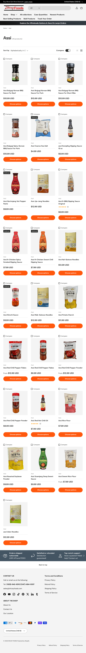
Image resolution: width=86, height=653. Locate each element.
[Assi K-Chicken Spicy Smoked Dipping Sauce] (15, 242)
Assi (10, 28)
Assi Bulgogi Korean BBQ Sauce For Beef (13, 91)
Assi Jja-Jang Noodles (40, 201)
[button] (81, 8)
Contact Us (7, 609)
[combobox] (49, 8)
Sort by (6, 50)
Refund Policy (50, 584)
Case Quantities (41, 15)
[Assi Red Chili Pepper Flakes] (15, 350)
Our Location (8, 613)
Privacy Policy (50, 580)
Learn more (28, 2)
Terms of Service (51, 593)
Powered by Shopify (23, 641)
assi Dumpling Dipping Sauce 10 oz (70, 147)
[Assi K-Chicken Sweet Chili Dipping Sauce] (43, 242)
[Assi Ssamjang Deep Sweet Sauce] (43, 459)
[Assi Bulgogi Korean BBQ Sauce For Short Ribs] (70, 73)
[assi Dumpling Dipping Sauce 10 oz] (70, 128)
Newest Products (57, 15)
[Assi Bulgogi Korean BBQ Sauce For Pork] (43, 73)
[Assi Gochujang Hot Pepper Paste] (15, 183)
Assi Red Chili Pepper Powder (70, 368)
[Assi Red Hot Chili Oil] (43, 403)
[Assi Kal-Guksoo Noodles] (70, 242)
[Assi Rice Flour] (70, 403)
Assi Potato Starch (66, 315)
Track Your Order (45, 19)
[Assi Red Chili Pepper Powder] (70, 350)
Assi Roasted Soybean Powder (12, 477)
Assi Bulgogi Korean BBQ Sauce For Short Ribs (68, 91)
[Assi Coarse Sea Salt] (43, 128)
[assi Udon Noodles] (15, 514)
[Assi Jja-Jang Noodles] (43, 183)
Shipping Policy (50, 588)
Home (5, 15)
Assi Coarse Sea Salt (39, 146)
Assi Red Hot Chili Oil (39, 420)
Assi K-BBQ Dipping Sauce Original (69, 202)
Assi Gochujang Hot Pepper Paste (14, 202)
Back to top (43, 565)
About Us (6, 605)
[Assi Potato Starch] (70, 297)
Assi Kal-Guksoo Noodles (68, 259)
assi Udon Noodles (11, 532)
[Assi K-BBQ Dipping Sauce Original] (70, 183)
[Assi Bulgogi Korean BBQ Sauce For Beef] (15, 73)
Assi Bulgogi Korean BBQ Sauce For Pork (41, 91)
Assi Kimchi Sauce (10, 315)
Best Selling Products (12, 19)
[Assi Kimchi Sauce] (15, 297)
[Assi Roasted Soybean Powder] (15, 459)
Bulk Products (29, 19)
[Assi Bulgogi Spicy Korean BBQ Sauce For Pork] (15, 128)
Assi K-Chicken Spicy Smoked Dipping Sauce (12, 260)
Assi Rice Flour (64, 420)
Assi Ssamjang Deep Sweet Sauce (42, 477)
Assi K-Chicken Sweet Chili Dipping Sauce (42, 260)
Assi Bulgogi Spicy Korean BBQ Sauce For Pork (13, 147)
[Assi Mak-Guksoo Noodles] (43, 297)
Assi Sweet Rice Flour (67, 476)
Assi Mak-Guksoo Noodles (42, 315)
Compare (60, 50)
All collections (26, 15)
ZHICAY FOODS (12, 641)
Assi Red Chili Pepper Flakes (14, 368)
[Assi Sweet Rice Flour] (70, 459)
